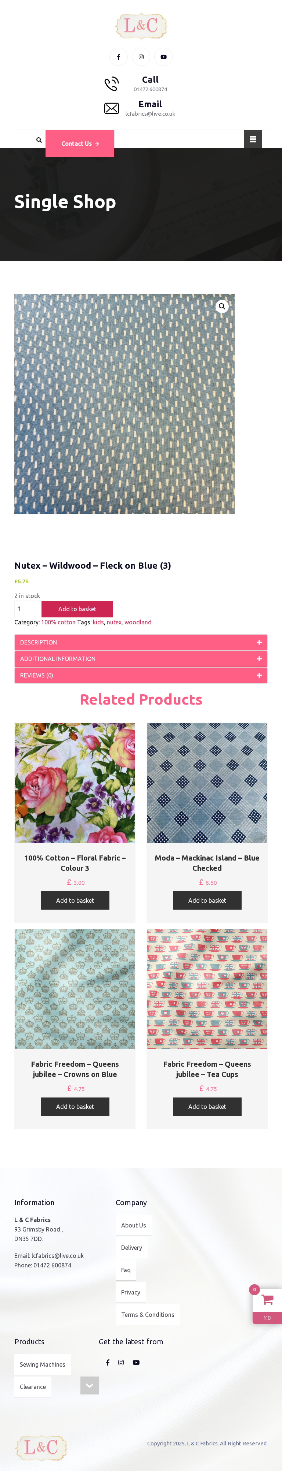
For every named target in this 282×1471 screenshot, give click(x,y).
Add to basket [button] (75, 900)
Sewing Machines (42, 1364)
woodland (138, 622)
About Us (133, 1225)
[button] (222, 306)
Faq (126, 1270)
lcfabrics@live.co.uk (58, 1255)
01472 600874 (52, 1265)
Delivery (131, 1247)
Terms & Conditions (147, 1314)
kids (98, 622)
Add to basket (77, 609)
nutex (114, 622)
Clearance (33, 1386)
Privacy (130, 1292)
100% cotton (58, 622)
